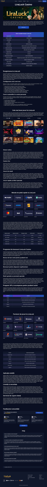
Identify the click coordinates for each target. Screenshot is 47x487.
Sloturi (38, 118)
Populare (7, 118)
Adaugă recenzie (39, 412)
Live (17, 118)
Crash (28, 118)
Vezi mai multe (23, 425)
